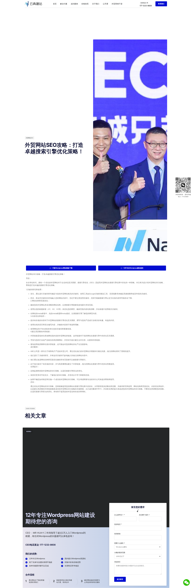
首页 (55, 4)
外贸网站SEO (29, 137)
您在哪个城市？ (144, 515)
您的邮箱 (117, 534)
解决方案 (63, 4)
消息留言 (117, 562)
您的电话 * (118, 524)
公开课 (105, 4)
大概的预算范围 (119, 552)
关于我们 (95, 4)
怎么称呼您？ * (119, 515)
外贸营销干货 (117, 4)
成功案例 (74, 4)
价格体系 (85, 4)
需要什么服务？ (119, 543)
